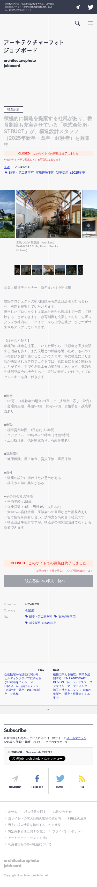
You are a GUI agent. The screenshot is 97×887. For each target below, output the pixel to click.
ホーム (12, 812)
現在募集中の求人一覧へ (45, 581)
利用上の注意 (77, 818)
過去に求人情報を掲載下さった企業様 (34, 825)
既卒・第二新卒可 (21, 172)
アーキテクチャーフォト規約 (28, 838)
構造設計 (13, 109)
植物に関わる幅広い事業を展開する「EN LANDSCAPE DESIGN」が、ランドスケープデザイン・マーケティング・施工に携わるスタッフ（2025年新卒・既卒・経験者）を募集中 (72, 685)
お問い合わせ (62, 812)
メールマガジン (76, 738)
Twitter (59, 786)
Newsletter (15, 786)
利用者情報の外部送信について (29, 844)
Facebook (37, 786)
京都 (7, 167)
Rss (82, 786)
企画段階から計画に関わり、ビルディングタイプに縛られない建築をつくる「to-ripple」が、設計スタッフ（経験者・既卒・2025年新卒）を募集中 (22, 684)
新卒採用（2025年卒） (72, 172)
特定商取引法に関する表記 (26, 831)
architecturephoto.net (35, 6)
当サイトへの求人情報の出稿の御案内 (34, 818)
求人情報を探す (35, 812)
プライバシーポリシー (67, 831)
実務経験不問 (45, 172)
